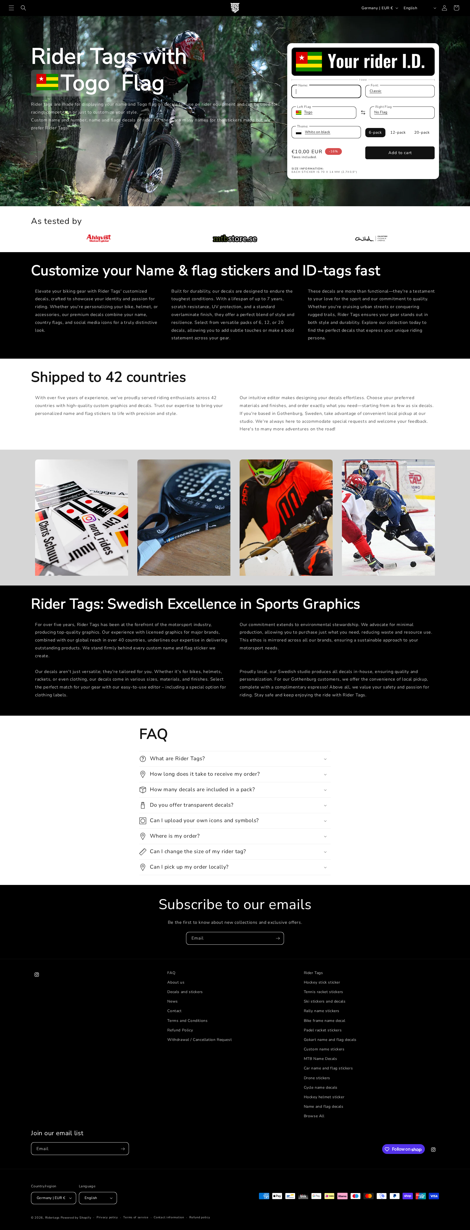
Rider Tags (313, 972)
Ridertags (52, 1217)
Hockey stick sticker (322, 982)
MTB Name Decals (320, 1059)
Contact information (169, 1217)
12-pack (398, 132)
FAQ (171, 972)
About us (175, 982)
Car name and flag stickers (328, 1068)
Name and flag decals (324, 1106)
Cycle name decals (321, 1087)
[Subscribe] (278, 938)
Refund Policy (180, 1030)
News (172, 1001)
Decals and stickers (185, 991)
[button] (11, 8)
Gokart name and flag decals (330, 1039)
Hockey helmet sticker (324, 1097)
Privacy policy (107, 1217)
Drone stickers (317, 1078)
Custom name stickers (324, 1049)
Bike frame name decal (324, 1020)
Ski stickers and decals (325, 1001)
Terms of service (135, 1217)
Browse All (314, 1116)
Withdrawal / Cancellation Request (199, 1039)
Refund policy (199, 1217)
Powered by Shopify (76, 1217)
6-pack (375, 132)
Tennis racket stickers (323, 991)
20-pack (422, 132)
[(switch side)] (363, 112)
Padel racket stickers (323, 1030)
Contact (174, 1011)
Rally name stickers (321, 1011)
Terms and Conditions (187, 1020)
